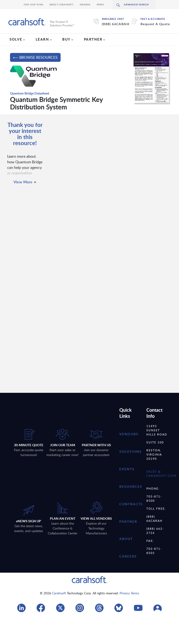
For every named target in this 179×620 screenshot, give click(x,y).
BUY (66, 39)
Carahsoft (59, 593)
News (100, 4)
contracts (131, 504)
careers (128, 556)
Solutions (130, 451)
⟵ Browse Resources (35, 57)
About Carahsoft (61, 4)
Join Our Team (33, 4)
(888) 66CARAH (115, 24)
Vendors (128, 434)
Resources (130, 486)
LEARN (42, 39)
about (126, 538)
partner (128, 521)
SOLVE (16, 39)
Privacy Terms (129, 593)
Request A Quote (155, 24)
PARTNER (93, 39)
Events (126, 469)
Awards (85, 4)
